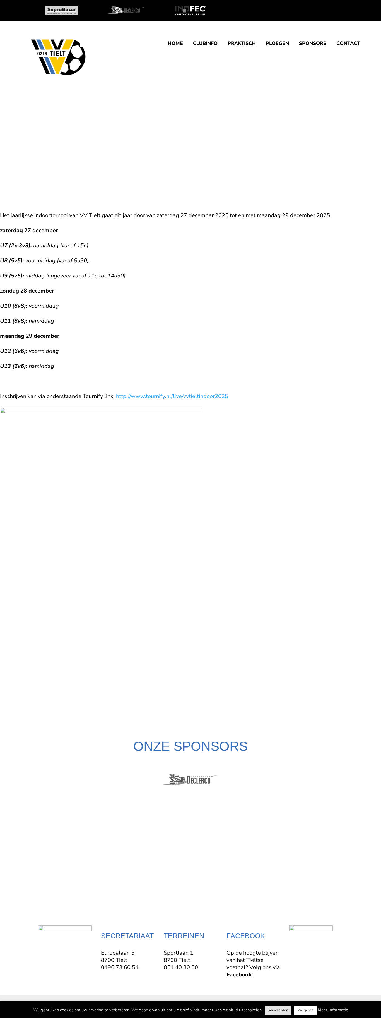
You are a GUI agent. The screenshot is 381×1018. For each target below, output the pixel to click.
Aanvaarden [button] (278, 1010)
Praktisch (242, 44)
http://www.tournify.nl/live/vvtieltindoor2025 (172, 396)
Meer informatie (333, 1010)
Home (175, 44)
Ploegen (277, 44)
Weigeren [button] (305, 1010)
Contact (348, 44)
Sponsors (312, 44)
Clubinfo (205, 44)
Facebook (239, 974)
